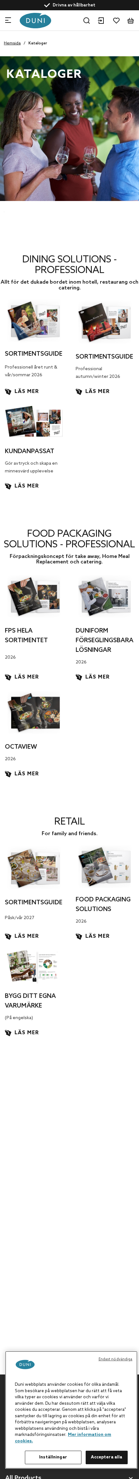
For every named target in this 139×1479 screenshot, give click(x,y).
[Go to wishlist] (116, 20)
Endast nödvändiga (116, 1359)
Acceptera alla (107, 1457)
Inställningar (53, 1457)
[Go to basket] (130, 20)
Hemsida (12, 43)
